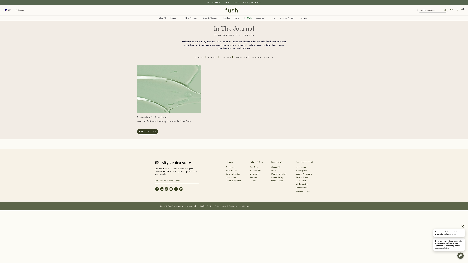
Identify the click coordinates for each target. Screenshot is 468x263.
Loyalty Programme (304, 174)
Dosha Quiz (301, 180)
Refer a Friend (302, 177)
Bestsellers (230, 167)
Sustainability (255, 170)
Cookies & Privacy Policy (210, 206)
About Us (260, 18)
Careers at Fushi (303, 191)
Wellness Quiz (302, 184)
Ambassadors (301, 187)
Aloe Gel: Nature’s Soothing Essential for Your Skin (164, 121)
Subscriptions (301, 170)
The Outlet (247, 18)
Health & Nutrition (189, 18)
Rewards (303, 18)
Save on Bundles (233, 174)
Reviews (253, 177)
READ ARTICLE (147, 131)
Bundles (226, 18)
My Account (301, 167)
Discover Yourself (287, 18)
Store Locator (277, 180)
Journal (272, 18)
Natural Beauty (232, 177)
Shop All (162, 18)
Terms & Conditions (229, 206)
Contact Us (276, 167)
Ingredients (254, 174)
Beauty (173, 18)
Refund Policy (277, 177)
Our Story (254, 167)
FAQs (273, 170)
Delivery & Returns (279, 174)
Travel (236, 18)
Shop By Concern (210, 18)
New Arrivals (231, 170)
